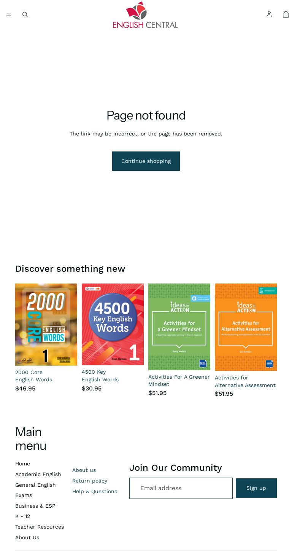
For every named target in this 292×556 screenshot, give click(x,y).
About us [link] (84, 470)
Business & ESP (35, 506)
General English (35, 485)
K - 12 (22, 516)
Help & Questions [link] (94, 491)
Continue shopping (146, 161)
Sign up (256, 488)
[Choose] (65, 354)
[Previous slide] (90, 324)
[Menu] (8, 14)
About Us (27, 537)
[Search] (25, 14)
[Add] (198, 358)
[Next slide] (135, 324)
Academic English (38, 474)
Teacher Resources (39, 527)
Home (22, 463)
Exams (23, 495)
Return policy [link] (89, 481)
